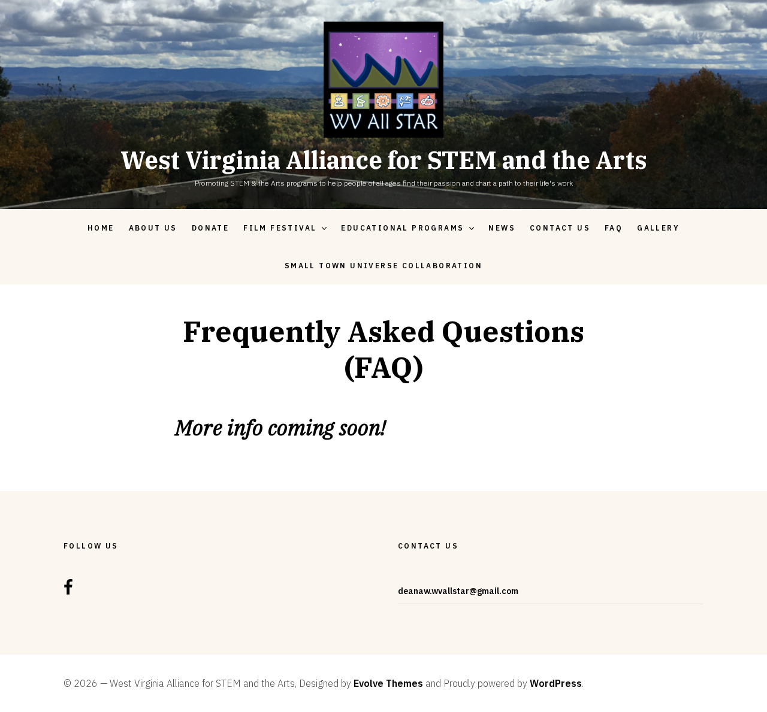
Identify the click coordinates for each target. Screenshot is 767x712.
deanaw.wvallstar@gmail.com (458, 591)
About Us (153, 227)
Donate (210, 227)
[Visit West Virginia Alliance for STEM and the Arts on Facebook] (68, 591)
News (501, 227)
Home (100, 227)
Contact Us (560, 227)
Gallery (658, 227)
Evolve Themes (388, 683)
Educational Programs (402, 227)
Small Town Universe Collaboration (383, 265)
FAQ (614, 227)
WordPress (556, 683)
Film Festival (279, 227)
